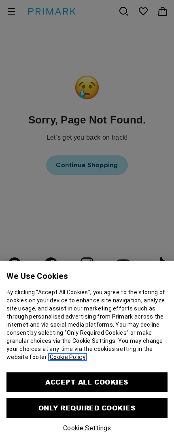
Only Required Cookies (87, 407)
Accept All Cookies (87, 382)
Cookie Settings (87, 428)
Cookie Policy (67, 357)
